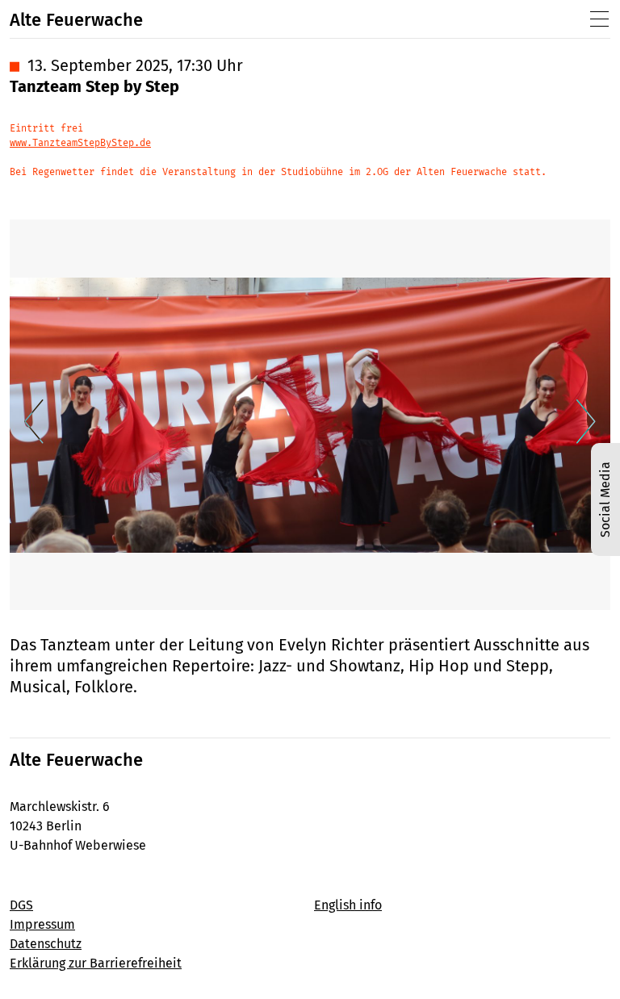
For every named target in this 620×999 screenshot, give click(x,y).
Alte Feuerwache (76, 20)
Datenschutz (46, 943)
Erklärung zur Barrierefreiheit (96, 963)
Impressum (42, 924)
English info (348, 905)
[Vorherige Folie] (34, 422)
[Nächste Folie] (586, 422)
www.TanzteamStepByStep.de (80, 142)
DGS (21, 905)
